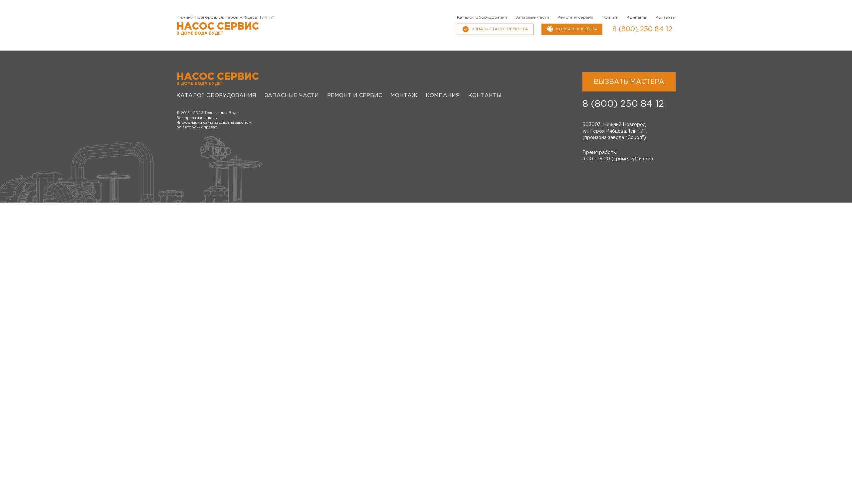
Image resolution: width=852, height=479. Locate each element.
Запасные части (532, 17)
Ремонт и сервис (575, 17)
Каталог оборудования (482, 17)
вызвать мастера (576, 29)
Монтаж (609, 17)
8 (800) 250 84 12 (642, 29)
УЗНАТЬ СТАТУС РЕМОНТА (499, 29)
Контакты (666, 17)
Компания (637, 17)
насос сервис (217, 28)
